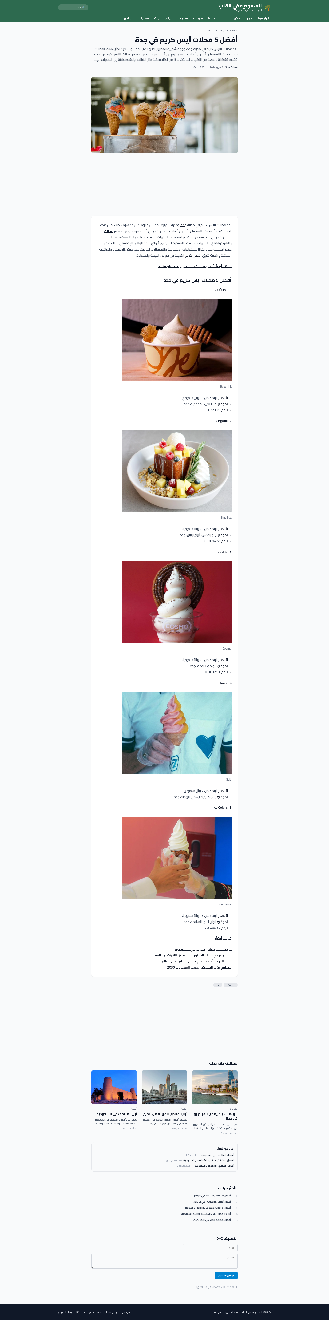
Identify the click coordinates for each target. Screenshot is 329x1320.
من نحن (128, 18)
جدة (156, 18)
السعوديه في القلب (227, 30)
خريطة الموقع (65, 1312)
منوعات (198, 18)
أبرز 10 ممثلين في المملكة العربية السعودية (206, 1214)
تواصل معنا (112, 1312)
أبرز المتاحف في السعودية (117, 1114)
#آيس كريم (231, 985)
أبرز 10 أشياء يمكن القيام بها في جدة (215, 1116)
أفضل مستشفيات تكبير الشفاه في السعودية (208, 1160)
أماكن (238, 18)
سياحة (212, 18)
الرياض (169, 18)
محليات (183, 18)
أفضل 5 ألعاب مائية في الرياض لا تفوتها (208, 1208)
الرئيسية (263, 18)
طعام (225, 18)
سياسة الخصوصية (93, 1312)
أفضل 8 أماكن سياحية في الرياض (212, 1195)
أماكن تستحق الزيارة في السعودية (214, 1165)
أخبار (250, 18)
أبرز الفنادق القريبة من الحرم (165, 1114)
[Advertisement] (164, 184)
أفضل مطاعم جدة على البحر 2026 (212, 1220)
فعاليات (144, 18)
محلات (108, 231)
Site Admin (231, 67)
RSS (78, 1312)
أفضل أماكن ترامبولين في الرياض (212, 1201)
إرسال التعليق (226, 1275)
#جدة (217, 985)
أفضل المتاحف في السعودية (217, 1154)
